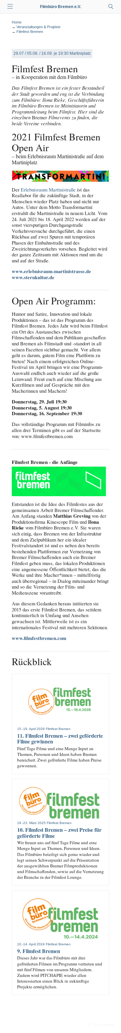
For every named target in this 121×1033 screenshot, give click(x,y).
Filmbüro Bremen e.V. (60, 6)
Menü (10, 6)
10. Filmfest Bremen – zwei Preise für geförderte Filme (59, 833)
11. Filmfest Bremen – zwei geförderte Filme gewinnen (60, 738)
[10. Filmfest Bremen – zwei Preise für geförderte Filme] (60, 801)
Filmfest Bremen (29, 32)
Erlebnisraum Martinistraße (48, 189)
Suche (111, 6)
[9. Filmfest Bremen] (60, 918)
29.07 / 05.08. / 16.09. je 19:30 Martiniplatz (52, 53)
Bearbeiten (103, 1024)
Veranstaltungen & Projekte (38, 27)
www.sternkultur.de (33, 277)
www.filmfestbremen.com (39, 638)
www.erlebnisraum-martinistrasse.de (51, 271)
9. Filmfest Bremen (38, 951)
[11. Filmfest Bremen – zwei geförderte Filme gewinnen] (60, 702)
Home (17, 22)
